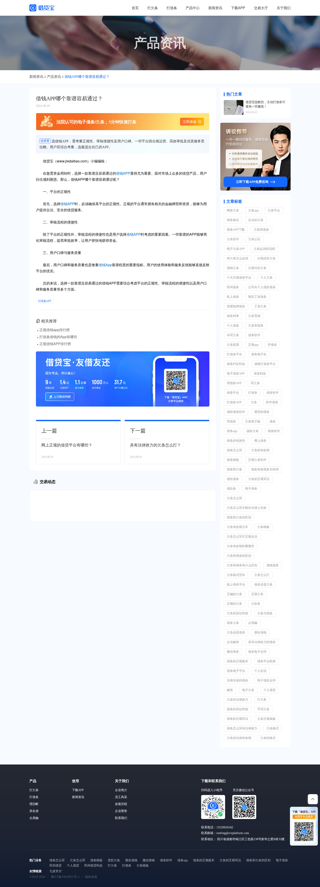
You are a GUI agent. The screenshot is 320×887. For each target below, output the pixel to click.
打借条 (172, 7)
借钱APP (123, 173)
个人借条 (233, 325)
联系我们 (121, 818)
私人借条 (233, 296)
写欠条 (255, 383)
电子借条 (251, 488)
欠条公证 (254, 239)
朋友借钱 (260, 632)
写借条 (231, 421)
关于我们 (284, 7)
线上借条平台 (236, 584)
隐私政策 (91, 877)
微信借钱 (149, 860)
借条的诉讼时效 (237, 709)
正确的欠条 (234, 594)
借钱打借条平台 (265, 364)
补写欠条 (233, 335)
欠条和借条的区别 (239, 555)
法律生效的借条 (237, 680)
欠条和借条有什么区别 (242, 565)
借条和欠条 (234, 469)
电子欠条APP (236, 248)
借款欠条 (252, 431)
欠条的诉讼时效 (237, 613)
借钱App (105, 264)
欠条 (254, 402)
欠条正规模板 (266, 718)
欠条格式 (272, 728)
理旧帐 (34, 804)
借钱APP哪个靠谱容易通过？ (87, 76)
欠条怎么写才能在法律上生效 (246, 507)
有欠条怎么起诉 (237, 258)
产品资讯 (54, 76)
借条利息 (260, 373)
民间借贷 (55, 865)
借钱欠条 (233, 268)
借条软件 (254, 335)
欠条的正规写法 (258, 479)
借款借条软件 (236, 412)
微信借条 (233, 651)
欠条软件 (233, 239)
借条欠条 (233, 623)
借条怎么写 (234, 450)
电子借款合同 (266, 680)
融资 (230, 690)
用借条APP (234, 383)
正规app (253, 344)
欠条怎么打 (261, 575)
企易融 (252, 623)
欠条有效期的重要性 (240, 546)
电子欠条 (248, 690)
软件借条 (272, 402)
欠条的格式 (268, 738)
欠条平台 (274, 210)
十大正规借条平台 (239, 277)
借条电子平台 (236, 670)
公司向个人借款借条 (262, 287)
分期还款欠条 (266, 258)
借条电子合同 (257, 651)
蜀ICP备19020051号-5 (65, 877)
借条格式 (233, 220)
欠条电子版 (252, 421)
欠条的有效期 (260, 450)
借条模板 (233, 459)
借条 (272, 421)
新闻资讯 (215, 7)
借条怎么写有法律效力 (242, 728)
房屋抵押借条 (236, 306)
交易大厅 (261, 7)
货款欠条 (114, 860)
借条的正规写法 (237, 718)
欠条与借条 (265, 613)
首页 (135, 7)
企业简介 (121, 790)
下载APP (238, 7)
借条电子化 (258, 354)
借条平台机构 (266, 661)
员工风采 (121, 797)
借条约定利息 (236, 364)
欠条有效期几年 (237, 527)
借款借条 (233, 479)
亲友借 (34, 811)
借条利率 (233, 316)
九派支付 (55, 871)
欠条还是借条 (236, 632)
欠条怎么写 (234, 498)
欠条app (253, 210)
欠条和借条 (261, 229)
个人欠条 (266, 277)
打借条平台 (234, 354)
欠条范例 (254, 316)
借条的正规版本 (237, 661)
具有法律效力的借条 (262, 642)
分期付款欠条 (257, 268)
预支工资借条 (257, 296)
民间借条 (233, 287)
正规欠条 (257, 594)
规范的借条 (261, 412)
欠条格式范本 (236, 575)
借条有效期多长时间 (265, 469)
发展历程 (121, 804)
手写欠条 (263, 709)
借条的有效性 (236, 440)
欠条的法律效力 (237, 699)
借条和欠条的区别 (239, 517)
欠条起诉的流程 (264, 248)
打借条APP (44, 301)
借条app (232, 431)
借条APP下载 (236, 229)
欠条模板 (263, 527)
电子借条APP (236, 373)
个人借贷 (269, 690)
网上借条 (260, 440)
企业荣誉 (121, 811)
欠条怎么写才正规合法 (242, 536)
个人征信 (260, 670)
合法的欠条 (255, 220)
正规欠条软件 (257, 459)
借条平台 (233, 392)
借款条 (231, 488)
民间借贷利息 (93, 865)
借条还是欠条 (263, 584)
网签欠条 (233, 210)
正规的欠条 (234, 603)
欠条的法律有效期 (239, 738)
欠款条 (255, 603)
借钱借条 (272, 565)
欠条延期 (233, 344)
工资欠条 (260, 306)
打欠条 (152, 7)
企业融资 (233, 642)
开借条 (272, 344)
